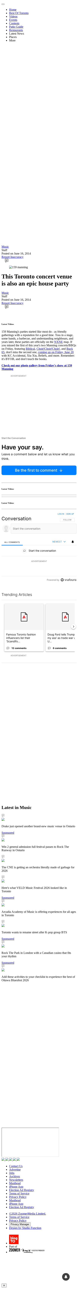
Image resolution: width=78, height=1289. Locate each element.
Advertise (15, 1169)
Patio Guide (16, 26)
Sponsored (8, 832)
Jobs (11, 1173)
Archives (14, 1176)
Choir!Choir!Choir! (48, 348)
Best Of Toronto (19, 13)
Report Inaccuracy (12, 257)
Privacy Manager (20, 1224)
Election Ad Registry (21, 1190)
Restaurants (16, 30)
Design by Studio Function (25, 1228)
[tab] (12, 542)
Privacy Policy (18, 1197)
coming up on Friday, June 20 (56, 352)
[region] (39, 548)
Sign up (70, 514)
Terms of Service (19, 1193)
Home (12, 9)
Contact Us (16, 1166)
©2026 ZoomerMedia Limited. (27, 1213)
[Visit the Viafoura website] (68, 579)
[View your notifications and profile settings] (72, 542)
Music (5, 246)
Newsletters (16, 1179)
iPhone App (16, 1186)
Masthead (15, 1183)
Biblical (30, 348)
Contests (14, 23)
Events (13, 19)
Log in (61, 514)
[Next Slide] (73, 626)
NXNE (58, 341)
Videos (13, 16)
